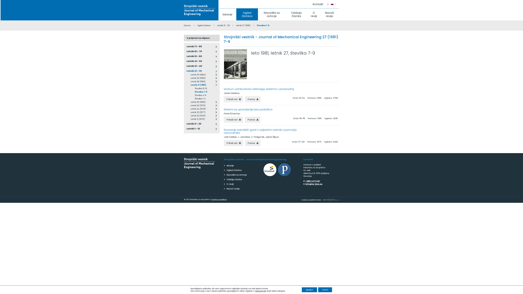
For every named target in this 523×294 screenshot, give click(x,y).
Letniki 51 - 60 (194, 56)
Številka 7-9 (201, 92)
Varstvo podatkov (219, 199)
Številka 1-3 (200, 98)
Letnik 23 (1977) (198, 112)
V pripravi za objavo (198, 38)
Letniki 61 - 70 (194, 51)
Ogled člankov (247, 14)
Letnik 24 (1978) (198, 109)
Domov (187, 25)
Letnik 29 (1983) (198, 78)
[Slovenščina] (335, 3)
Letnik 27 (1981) (243, 25)
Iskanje (227, 14)
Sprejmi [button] (309, 289)
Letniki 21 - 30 (223, 25)
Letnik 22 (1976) (198, 115)
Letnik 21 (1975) (198, 119)
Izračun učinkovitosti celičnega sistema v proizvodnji (259, 89)
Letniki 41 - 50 (194, 61)
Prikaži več (232, 99)
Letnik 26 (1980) (198, 102)
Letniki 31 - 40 (194, 66)
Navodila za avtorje (272, 14)
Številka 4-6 (200, 95)
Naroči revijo (329, 14)
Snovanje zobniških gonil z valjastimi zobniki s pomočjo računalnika (260, 131)
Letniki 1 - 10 (193, 128)
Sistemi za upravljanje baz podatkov (248, 109)
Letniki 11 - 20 (194, 123)
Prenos (251, 99)
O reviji (314, 14)
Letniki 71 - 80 (194, 46)
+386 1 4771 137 (313, 181)
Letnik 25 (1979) (198, 105)
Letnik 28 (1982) (198, 81)
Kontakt (318, 4)
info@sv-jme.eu (313, 184)
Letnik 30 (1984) (198, 74)
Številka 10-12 (201, 88)
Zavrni (325, 289)
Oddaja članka (296, 14)
